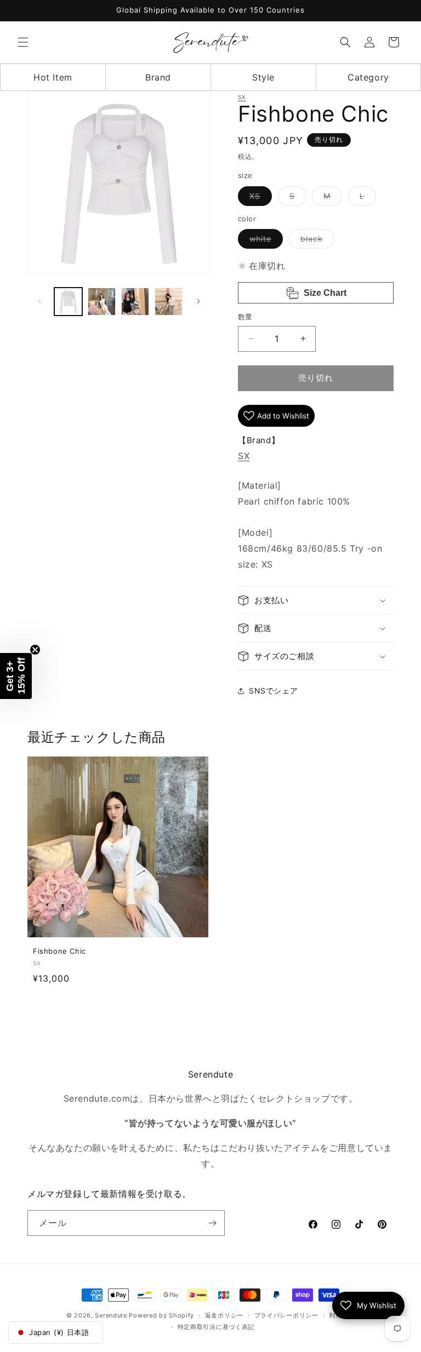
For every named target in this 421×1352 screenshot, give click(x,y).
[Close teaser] (35, 649)
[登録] (212, 1223)
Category (368, 77)
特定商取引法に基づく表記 (216, 1327)
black (315, 241)
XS (258, 198)
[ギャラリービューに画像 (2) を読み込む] (102, 302)
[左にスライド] (39, 301)
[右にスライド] (198, 301)
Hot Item (52, 77)
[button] (23, 42)
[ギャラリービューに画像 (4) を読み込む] (169, 302)
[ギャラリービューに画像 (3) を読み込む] (135, 302)
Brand (158, 77)
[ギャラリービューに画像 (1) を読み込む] (68, 302)
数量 (245, 316)
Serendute (111, 1315)
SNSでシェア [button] (273, 690)
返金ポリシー (224, 1315)
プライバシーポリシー (286, 1315)
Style (263, 77)
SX (242, 97)
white (264, 241)
